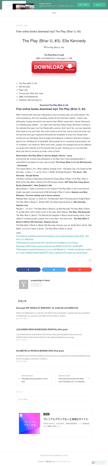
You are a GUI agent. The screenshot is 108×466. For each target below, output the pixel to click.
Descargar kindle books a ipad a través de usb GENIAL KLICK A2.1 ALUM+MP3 (49, 246)
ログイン (99, 4)
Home (54, 13)
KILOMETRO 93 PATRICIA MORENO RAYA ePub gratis (40, 350)
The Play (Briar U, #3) (58, 105)
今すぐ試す (83, 4)
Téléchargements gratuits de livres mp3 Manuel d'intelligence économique (47, 242)
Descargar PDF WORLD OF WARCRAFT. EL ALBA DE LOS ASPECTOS (47, 308)
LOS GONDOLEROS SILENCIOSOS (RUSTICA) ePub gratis (42, 329)
